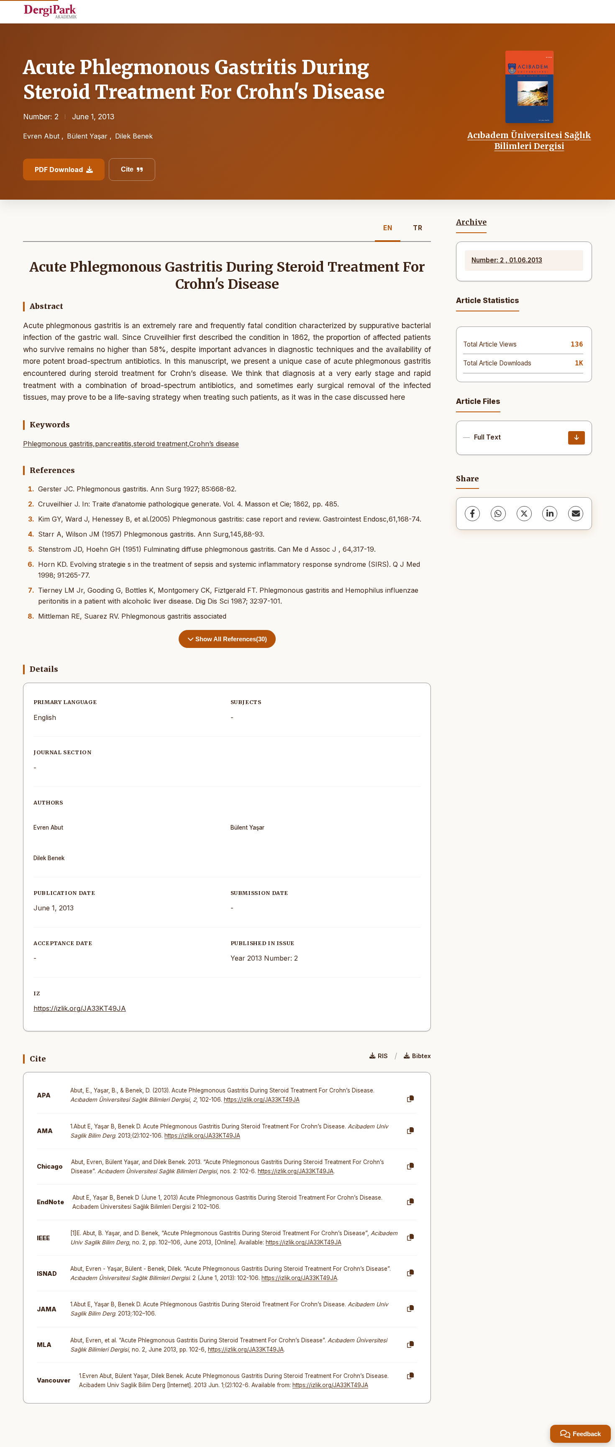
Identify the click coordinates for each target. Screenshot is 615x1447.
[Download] (576, 438)
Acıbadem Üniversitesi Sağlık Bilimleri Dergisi (529, 140)
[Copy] (410, 1099)
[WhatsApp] (498, 513)
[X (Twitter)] (524, 513)
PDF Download (59, 169)
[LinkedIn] (549, 513)
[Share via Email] (575, 513)
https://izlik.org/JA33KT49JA (79, 1008)
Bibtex (421, 1055)
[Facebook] (472, 513)
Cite (127, 169)
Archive (471, 222)
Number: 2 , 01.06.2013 (507, 260)
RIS (383, 1055)
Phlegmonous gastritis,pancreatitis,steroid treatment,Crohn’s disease (131, 443)
